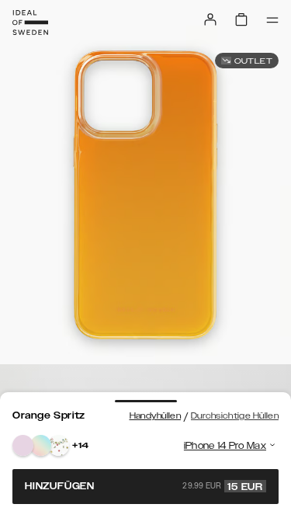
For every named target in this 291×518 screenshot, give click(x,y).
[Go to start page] (30, 22)
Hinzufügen (144, 486)
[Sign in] (210, 19)
